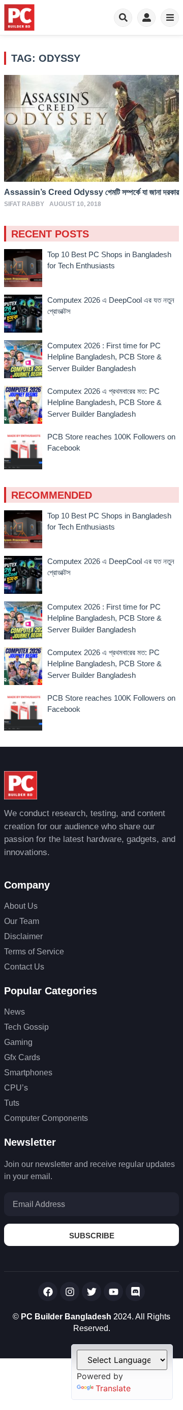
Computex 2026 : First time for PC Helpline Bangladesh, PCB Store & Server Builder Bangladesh (104, 357)
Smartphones (28, 1072)
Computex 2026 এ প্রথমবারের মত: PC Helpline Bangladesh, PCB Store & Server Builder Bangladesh (104, 402)
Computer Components (46, 1118)
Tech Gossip (26, 1027)
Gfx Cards (22, 1057)
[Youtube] (113, 1291)
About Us (21, 906)
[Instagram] (69, 1291)
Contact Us (24, 966)
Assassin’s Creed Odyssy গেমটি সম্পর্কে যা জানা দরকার (91, 192)
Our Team (21, 921)
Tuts (11, 1103)
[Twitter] (91, 1291)
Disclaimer (23, 936)
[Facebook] (47, 1291)
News (14, 1012)
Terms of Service (34, 951)
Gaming (18, 1042)
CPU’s (16, 1087)
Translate (113, 1388)
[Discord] (135, 1291)
